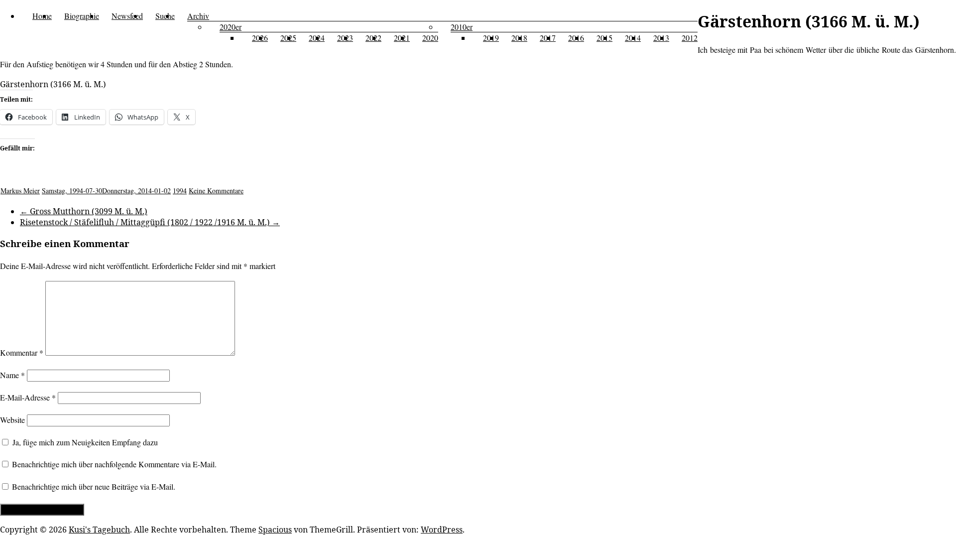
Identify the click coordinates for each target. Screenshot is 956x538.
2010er (462, 26)
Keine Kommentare (216, 190)
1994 (180, 190)
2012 (690, 37)
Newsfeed (127, 15)
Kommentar (21, 352)
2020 (430, 37)
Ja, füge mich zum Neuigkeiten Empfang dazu (84, 442)
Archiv (198, 15)
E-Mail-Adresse (28, 397)
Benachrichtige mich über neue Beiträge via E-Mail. (93, 486)
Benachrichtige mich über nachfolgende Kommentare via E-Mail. (114, 464)
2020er (230, 26)
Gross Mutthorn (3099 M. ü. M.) (83, 211)
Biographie (81, 15)
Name (12, 375)
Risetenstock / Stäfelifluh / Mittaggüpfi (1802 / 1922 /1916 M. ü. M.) (150, 222)
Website (12, 419)
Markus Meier (20, 190)
